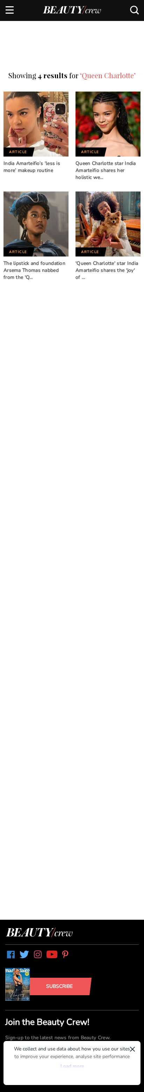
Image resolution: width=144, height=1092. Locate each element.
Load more (72, 1066)
